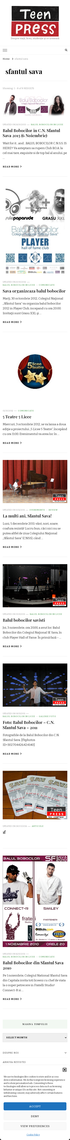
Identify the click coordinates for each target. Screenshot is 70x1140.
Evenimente (37, 510)
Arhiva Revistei (14, 1062)
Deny (35, 1116)
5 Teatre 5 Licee (17, 416)
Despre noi (11, 1052)
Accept (35, 1106)
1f (4, 832)
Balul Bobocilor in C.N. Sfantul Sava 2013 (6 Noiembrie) (31, 133)
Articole (38, 826)
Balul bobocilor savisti (24, 620)
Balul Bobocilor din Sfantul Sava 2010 (33, 965)
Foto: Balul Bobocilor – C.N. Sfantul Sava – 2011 (28, 724)
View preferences (35, 1126)
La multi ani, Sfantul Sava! (27, 516)
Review (53, 510)
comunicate (47, 285)
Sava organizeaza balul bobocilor (34, 291)
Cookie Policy (33, 1135)
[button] (64, 1070)
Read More (11, 166)
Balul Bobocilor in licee (47, 124)
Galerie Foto (47, 716)
